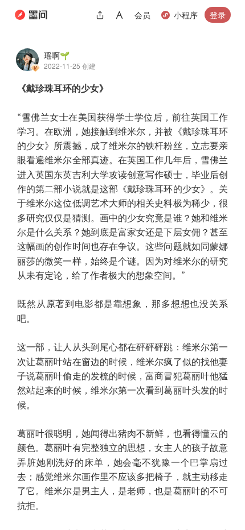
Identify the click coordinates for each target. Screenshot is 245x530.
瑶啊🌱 (57, 55)
